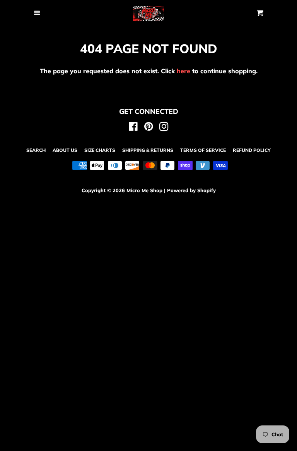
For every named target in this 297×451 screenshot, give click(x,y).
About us (65, 150)
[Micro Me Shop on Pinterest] (149, 128)
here (183, 71)
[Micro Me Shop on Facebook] (133, 128)
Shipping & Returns (147, 150)
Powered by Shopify (191, 190)
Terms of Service (203, 150)
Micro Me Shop (144, 190)
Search (36, 150)
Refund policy (252, 150)
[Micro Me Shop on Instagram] (164, 128)
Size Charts (99, 150)
